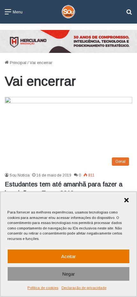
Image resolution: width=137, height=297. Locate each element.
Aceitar (68, 256)
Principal (17, 62)
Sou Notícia (20, 175)
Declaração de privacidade (83, 288)
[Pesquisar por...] (129, 14)
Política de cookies (42, 288)
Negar (68, 274)
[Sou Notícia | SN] (68, 11)
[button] (126, 200)
